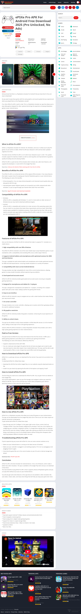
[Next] (54, 74)
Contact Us (7, 612)
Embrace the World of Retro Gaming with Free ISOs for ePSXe (24, 167)
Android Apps (52, 2)
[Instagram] (66, 7)
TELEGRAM (9, 31)
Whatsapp (20, 54)
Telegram (47, 51)
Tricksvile (16, 609)
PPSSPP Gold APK (15, 456)
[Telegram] (77, 7)
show (33, 137)
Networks (66, 2)
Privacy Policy (14, 612)
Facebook (20, 51)
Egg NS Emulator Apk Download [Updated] (19, 191)
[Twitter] (62, 7)
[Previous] (2, 74)
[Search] (53, 7)
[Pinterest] (73, 7)
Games (59, 2)
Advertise (20, 612)
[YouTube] (70, 7)
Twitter (29, 51)
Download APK (9, 27)
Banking (73, 2)
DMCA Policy (27, 612)
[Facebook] (59, 7)
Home (44, 2)
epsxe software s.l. (19, 40)
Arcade (25, 14)
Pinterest (38, 51)
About (2, 612)
